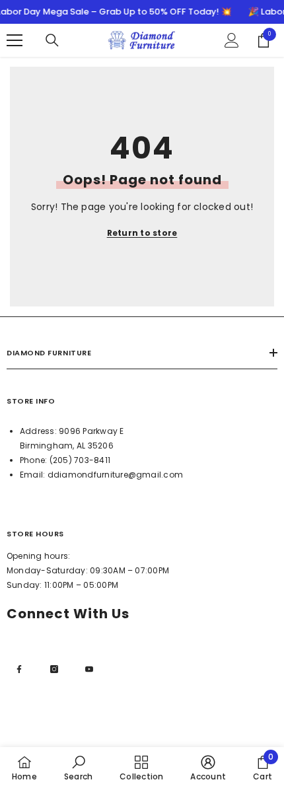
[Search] (52, 40)
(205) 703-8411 (80, 460)
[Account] (232, 40)
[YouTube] (89, 669)
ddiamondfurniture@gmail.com (115, 474)
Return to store (142, 232)
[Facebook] (19, 669)
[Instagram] (54, 669)
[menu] (14, 40)
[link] (78, 767)
